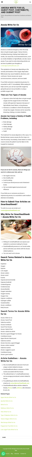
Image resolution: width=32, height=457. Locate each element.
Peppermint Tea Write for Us (9, 426)
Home (2, 15)
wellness (19, 388)
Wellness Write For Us (7, 408)
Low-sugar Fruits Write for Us (9, 429)
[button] (3, 453)
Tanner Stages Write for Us (9, 419)
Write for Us (4, 404)
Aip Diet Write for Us (7, 401)
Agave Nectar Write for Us (8, 397)
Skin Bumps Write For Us (8, 422)
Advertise (16, 453)
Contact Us (23, 453)
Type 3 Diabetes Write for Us (9, 415)
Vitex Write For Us (6, 411)
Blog (12, 453)
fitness (10, 388)
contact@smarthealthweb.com (10, 65)
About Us (7, 453)
